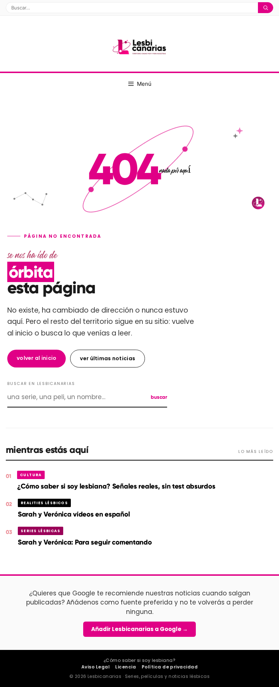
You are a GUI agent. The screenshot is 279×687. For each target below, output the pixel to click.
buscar (159, 397)
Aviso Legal (95, 667)
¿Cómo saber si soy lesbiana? (139, 660)
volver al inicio (36, 358)
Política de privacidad (170, 667)
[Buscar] (265, 7)
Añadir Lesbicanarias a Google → (139, 629)
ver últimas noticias (107, 358)
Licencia (125, 667)
